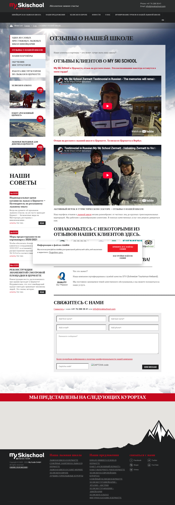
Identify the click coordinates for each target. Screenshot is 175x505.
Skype (136, 465)
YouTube (155, 465)
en (163, 20)
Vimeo (136, 470)
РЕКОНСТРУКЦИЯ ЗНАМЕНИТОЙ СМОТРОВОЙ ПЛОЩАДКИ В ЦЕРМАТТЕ (27, 272)
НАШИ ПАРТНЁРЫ (22, 56)
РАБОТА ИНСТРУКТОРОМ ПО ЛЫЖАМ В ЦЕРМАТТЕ (26, 73)
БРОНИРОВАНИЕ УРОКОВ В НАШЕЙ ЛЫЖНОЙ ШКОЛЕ (137, 15)
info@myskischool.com (155, 6)
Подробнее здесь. (56, 252)
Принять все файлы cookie (123, 248)
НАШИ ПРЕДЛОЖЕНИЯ (55, 15)
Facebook (137, 460)
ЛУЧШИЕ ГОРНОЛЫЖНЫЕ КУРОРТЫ (66, 476)
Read (42, 223)
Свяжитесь (59, 309)
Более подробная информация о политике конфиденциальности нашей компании (94, 359)
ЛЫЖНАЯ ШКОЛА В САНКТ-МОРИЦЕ (66, 470)
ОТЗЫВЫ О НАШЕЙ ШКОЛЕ (27, 50)
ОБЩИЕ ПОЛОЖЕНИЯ (18, 467)
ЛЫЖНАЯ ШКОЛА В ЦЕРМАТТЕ (64, 460)
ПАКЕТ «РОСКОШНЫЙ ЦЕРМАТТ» (105, 466)
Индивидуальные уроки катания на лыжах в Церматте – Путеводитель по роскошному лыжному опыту (27, 202)
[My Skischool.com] (27, 6)
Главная (27, 26)
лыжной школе (84, 214)
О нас (107, 15)
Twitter (154, 460)
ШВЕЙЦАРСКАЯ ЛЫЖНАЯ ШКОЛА (26, 15)
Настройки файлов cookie (123, 257)
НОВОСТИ (96, 15)
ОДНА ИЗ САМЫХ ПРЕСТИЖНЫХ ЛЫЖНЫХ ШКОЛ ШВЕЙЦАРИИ (26, 40)
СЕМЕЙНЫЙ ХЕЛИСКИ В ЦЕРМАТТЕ (106, 479)
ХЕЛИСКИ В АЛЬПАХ (99, 495)
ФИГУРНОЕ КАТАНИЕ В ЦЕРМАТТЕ (106, 498)
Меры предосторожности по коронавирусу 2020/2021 (25, 238)
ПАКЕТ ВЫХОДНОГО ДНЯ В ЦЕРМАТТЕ (107, 470)
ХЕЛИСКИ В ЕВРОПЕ (78, 15)
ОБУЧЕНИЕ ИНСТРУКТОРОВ (21, 63)
